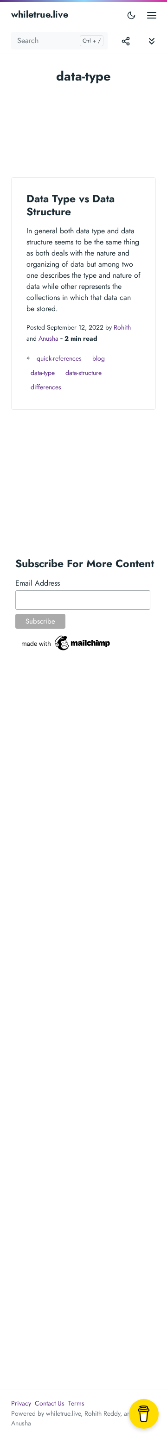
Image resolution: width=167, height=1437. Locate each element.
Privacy (21, 1403)
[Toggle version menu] (125, 41)
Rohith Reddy (102, 1413)
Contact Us (49, 1403)
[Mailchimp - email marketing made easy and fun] (66, 642)
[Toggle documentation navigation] (152, 41)
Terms (76, 1403)
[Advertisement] (83, 126)
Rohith (122, 327)
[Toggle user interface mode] (131, 15)
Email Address (37, 583)
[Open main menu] (152, 15)
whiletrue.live (39, 14)
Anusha (48, 338)
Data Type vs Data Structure (70, 205)
